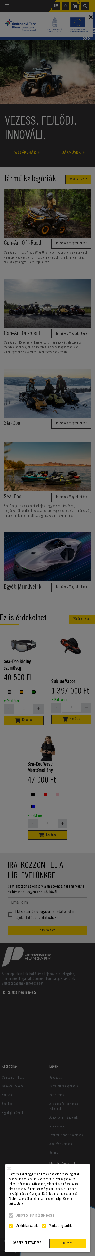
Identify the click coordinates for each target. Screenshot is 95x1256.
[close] (9, 1168)
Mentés (68, 1243)
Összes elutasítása (27, 1243)
